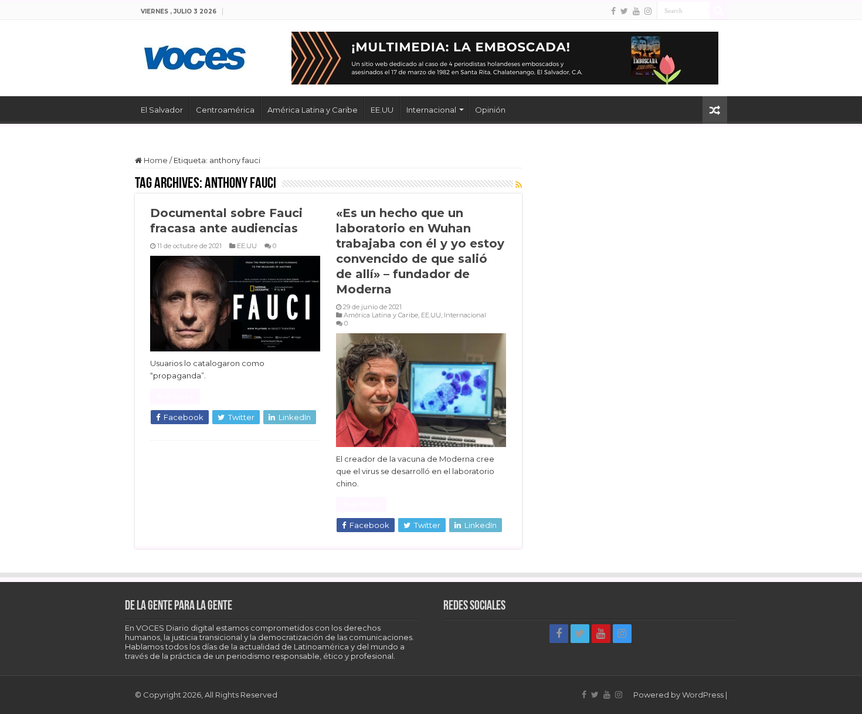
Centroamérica (225, 109)
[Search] (718, 10)
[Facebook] (613, 11)
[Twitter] (624, 11)
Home (155, 160)
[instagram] (648, 11)
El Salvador (162, 109)
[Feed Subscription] (518, 185)
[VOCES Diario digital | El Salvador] (195, 55)
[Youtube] (636, 11)
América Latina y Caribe (312, 109)
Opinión (490, 109)
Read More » (175, 396)
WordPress (703, 694)
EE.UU (382, 109)
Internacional (431, 109)
